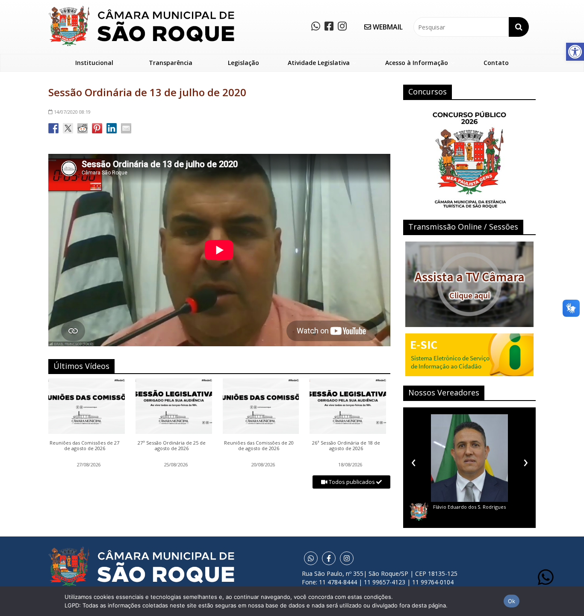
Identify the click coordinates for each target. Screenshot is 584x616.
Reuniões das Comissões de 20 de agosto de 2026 (259, 446)
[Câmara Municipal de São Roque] (141, 9)
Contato (496, 63)
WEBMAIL (387, 27)
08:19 (72, 112)
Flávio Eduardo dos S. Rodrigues (437, 507)
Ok (512, 601)
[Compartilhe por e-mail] (126, 128)
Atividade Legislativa (319, 63)
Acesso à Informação (416, 63)
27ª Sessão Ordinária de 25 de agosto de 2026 (172, 446)
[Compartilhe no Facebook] (53, 128)
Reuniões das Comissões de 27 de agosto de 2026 (84, 446)
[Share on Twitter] (68, 128)
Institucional (94, 63)
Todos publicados (351, 482)
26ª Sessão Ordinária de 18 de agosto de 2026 (346, 446)
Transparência (170, 63)
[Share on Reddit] (82, 128)
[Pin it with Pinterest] (97, 128)
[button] (575, 52)
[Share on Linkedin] (111, 128)
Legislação (243, 63)
